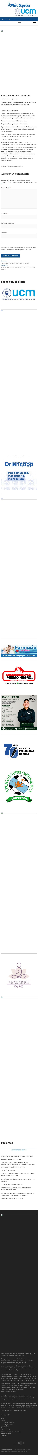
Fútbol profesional (8, 1422)
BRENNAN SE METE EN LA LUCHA (11, 1159)
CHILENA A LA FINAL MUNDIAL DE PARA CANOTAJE (17, 1156)
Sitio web (4, 233)
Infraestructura (6, 1434)
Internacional (5, 1430)
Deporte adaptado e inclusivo (10, 1432)
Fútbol (3, 1420)
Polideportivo (5, 1428)
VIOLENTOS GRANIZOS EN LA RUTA (12, 1199)
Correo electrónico (8, 223)
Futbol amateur (8, 1424)
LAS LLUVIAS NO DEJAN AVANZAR (11, 1184)
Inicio (2, 1418)
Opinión (3, 1436)
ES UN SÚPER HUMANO (8, 1170)
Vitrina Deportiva (7, 1450)
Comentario (6, 188)
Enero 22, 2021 (6, 99)
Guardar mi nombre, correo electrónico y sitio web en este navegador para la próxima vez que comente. (18, 249)
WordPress (4, 1451)
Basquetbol (4, 1426)
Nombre (4, 213)
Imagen (15, 99)
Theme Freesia (26, 1450)
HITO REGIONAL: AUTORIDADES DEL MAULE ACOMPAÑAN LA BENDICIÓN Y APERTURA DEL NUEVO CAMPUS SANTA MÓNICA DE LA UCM (18, 1165)
